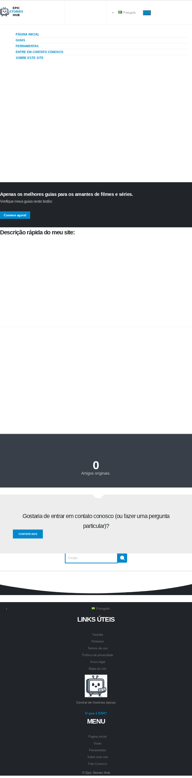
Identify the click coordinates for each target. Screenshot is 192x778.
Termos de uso (98, 648)
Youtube (97, 634)
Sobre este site (29, 58)
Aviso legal (97, 662)
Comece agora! (15, 215)
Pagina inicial (98, 736)
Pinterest (98, 641)
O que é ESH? (96, 713)
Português (129, 12)
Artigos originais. (96, 473)
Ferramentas (27, 46)
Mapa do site (97, 668)
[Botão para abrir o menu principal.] (147, 12)
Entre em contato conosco (39, 52)
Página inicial (27, 34)
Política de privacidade (97, 655)
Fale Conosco (97, 764)
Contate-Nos (27, 534)
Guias (20, 40)
